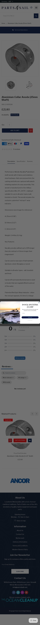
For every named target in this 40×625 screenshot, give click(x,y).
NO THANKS (30, 320)
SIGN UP (30, 317)
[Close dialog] (39, 302)
